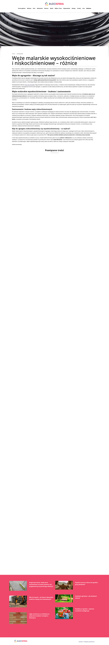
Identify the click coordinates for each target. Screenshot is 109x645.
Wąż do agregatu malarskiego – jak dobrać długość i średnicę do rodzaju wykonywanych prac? (54, 347)
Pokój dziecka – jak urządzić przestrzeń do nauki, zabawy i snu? (41, 416)
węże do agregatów (30, 84)
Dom (34, 8)
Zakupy (73, 8)
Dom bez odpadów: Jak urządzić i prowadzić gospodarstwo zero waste (44, 553)
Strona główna (21, 8)
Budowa (29, 8)
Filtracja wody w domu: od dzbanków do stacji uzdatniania (40, 485)
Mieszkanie (40, 8)
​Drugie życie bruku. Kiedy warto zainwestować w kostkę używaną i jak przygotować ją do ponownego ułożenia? (41, 584)
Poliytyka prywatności (89, 641)
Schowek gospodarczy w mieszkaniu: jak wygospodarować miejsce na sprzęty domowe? (51, 278)
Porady (79, 8)
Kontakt (81, 641)
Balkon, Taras (58, 8)
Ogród (51, 8)
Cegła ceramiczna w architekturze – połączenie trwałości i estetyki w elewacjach (39, 616)
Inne (83, 8)
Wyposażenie (66, 8)
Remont (46, 8)
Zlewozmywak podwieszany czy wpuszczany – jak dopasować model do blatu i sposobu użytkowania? (51, 209)
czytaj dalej (19, 218)
